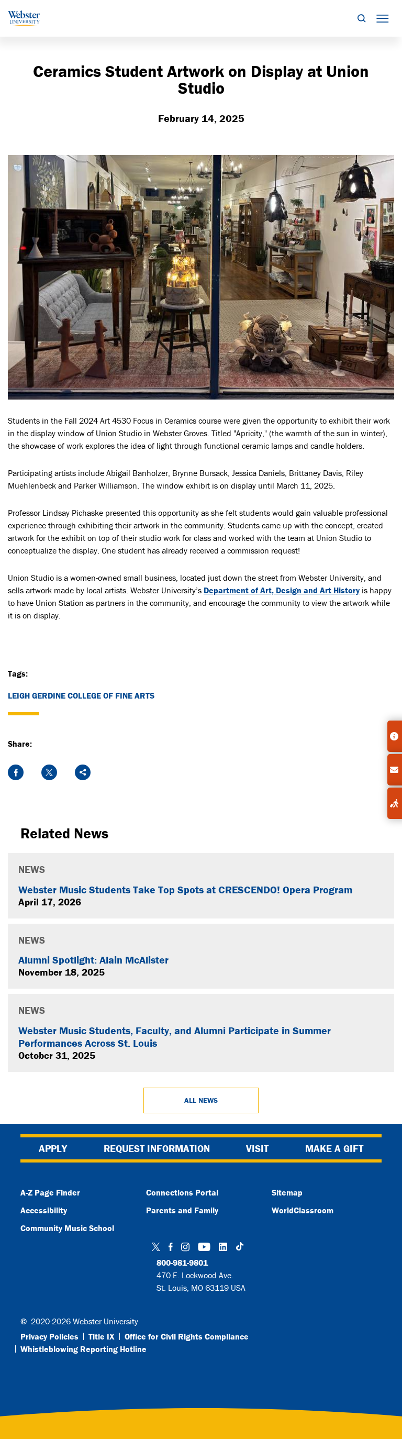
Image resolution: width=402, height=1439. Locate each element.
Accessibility (43, 1210)
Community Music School (67, 1228)
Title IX (101, 1336)
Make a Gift (334, 1148)
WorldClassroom (302, 1210)
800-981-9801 (182, 1262)
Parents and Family (182, 1210)
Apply (53, 1148)
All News (201, 1100)
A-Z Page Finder (50, 1192)
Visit (257, 1148)
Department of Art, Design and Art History (282, 590)
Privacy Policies (49, 1336)
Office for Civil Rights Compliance (187, 1336)
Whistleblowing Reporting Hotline (83, 1349)
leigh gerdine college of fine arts (81, 695)
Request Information (157, 1148)
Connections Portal (182, 1192)
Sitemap (287, 1192)
